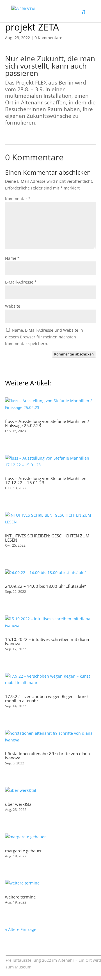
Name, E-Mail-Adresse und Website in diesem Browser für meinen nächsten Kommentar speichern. (44, 336)
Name (12, 258)
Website (12, 306)
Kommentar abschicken (74, 354)
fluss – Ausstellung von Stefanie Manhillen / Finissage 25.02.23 (47, 423)
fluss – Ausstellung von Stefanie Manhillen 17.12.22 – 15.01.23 (45, 480)
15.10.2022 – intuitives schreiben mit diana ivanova (47, 641)
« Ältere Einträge (20, 929)
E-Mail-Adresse (21, 282)
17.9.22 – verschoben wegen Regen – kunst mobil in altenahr (47, 698)
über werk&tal (19, 804)
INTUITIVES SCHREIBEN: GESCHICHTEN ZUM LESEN (47, 538)
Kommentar (18, 198)
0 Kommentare (48, 37)
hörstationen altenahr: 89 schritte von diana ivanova (47, 755)
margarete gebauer (23, 850)
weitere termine (20, 897)
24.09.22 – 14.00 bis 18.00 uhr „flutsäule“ (45, 586)
